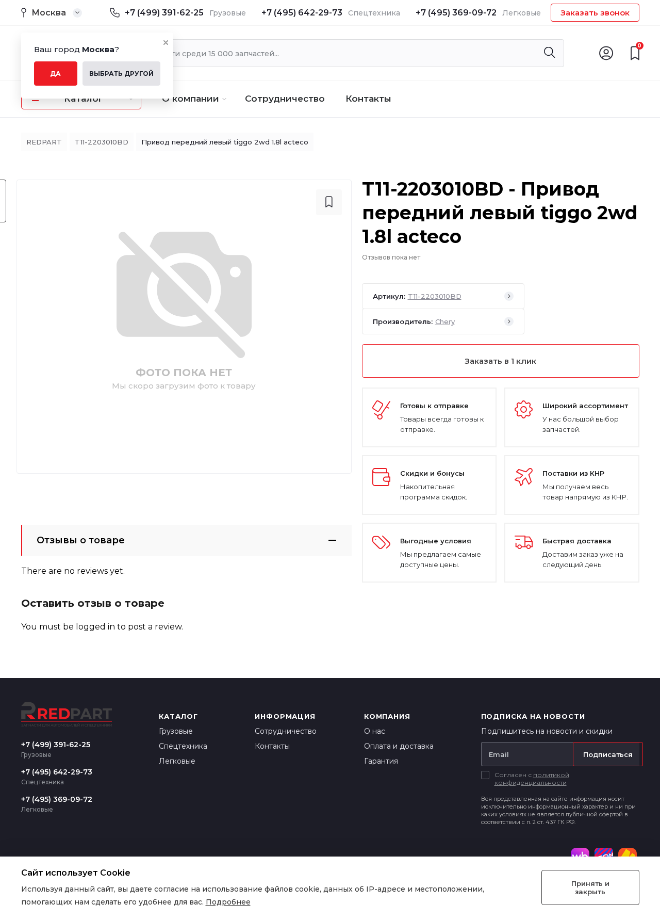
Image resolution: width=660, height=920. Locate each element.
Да (55, 73)
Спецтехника (183, 746)
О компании (190, 98)
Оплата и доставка (399, 746)
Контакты (368, 98)
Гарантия (381, 761)
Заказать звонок (595, 13)
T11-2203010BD (101, 142)
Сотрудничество (285, 98)
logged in (95, 627)
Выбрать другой (121, 73)
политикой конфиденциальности (531, 778)
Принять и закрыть (590, 887)
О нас (374, 731)
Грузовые (176, 731)
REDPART (44, 142)
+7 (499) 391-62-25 (164, 13)
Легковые (177, 761)
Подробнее (228, 902)
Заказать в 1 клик (500, 361)
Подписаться (608, 754)
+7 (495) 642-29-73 (301, 13)
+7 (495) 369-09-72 (456, 13)
